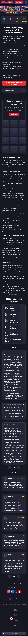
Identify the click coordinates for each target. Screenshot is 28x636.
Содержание (11, 587)
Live (10, 584)
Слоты (4, 584)
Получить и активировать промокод (14, 83)
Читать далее (13, 294)
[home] (7, 2)
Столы (16, 584)
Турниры (23, 584)
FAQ (19, 587)
